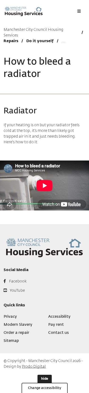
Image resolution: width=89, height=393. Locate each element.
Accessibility (59, 317)
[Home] (24, 11)
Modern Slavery (18, 325)
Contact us (58, 333)
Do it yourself (40, 41)
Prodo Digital (34, 367)
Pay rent (56, 325)
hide (44, 378)
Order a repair (16, 333)
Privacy (10, 317)
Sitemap (11, 341)
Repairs (11, 41)
